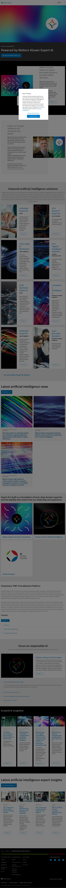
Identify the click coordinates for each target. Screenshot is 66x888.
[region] (33, 104)
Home (2, 851)
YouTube (63, 860)
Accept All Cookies (33, 116)
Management (4, 864)
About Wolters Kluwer (6, 857)
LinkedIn (59, 860)
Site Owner (25, 864)
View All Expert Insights (7, 785)
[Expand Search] (56, 2)
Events (2, 871)
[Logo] (7, 2)
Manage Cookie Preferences (33, 113)
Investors (25, 862)
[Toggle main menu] (64, 2)
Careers (24, 859)
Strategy (3, 859)
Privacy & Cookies (13, 882)
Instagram (55, 860)
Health (13, 859)
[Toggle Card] (16, 418)
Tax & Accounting (16, 862)
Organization (4, 862)
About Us (8, 851)
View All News (5, 392)
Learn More (22, 233)
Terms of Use (4, 882)
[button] (17, 375)
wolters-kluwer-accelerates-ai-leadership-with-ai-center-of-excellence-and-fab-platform (5, 620)
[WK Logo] (6, 879)
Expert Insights (26, 857)
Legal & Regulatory (16, 874)
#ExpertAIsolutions (11, 55)
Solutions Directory (16, 857)
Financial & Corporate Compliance (14, 870)
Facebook (51, 860)
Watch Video (39, 156)
